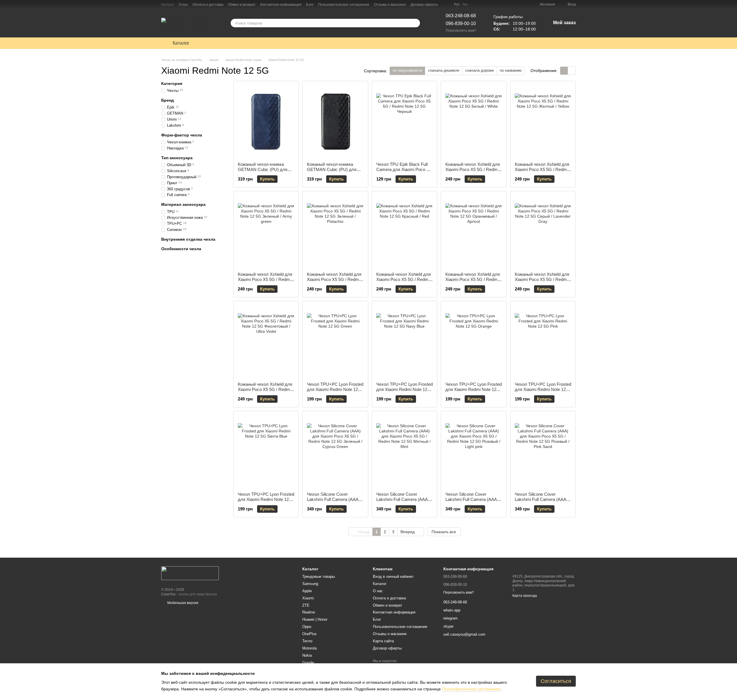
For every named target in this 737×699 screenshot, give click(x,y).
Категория (171, 83)
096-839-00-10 (461, 23)
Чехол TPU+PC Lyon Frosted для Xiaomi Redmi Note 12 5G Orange (473, 389)
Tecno (307, 641)
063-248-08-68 (461, 15)
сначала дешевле (443, 70)
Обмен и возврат (242, 5)
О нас (183, 5)
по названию (511, 70)
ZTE (305, 605)
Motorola (309, 648)
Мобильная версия (182, 603)
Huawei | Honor (314, 619)
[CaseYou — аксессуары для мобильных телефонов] (190, 573)
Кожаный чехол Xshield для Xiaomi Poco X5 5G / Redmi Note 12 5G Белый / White (472, 169)
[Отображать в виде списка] (571, 71)
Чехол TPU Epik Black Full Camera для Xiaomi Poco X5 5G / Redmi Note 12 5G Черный (404, 172)
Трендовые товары (318, 576)
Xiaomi (308, 598)
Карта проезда (524, 596)
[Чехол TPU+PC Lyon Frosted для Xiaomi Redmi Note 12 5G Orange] (473, 341)
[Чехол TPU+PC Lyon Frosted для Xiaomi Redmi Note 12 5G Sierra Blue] (266, 451)
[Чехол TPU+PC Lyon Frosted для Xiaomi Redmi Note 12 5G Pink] (543, 341)
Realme (308, 612)
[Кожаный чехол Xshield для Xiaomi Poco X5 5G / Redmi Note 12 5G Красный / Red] (404, 231)
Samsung (310, 584)
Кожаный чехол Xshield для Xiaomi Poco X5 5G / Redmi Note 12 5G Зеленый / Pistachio (334, 282)
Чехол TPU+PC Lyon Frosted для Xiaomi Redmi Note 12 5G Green (335, 389)
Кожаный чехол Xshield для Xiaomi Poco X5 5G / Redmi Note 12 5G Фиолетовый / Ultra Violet (265, 392)
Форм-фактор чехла (181, 135)
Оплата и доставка (208, 5)
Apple (307, 591)
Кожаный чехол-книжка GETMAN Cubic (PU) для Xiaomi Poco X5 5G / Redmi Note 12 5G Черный (333, 172)
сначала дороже (479, 70)
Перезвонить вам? (461, 31)
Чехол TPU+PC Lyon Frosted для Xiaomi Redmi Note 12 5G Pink (543, 389)
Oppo (306, 626)
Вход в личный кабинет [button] (393, 576)
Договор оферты (424, 5)
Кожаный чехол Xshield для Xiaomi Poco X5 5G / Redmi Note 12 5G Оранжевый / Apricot (472, 282)
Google (308, 662)
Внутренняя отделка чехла (188, 239)
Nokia (307, 655)
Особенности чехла (181, 248)
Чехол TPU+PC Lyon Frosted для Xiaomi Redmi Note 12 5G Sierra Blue (266, 499)
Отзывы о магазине (390, 5)
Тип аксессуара (177, 157)
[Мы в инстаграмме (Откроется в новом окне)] (446, 4)
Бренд (167, 100)
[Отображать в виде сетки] (564, 71)
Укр (465, 4)
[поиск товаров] (415, 23)
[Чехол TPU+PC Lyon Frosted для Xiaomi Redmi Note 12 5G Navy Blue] (404, 341)
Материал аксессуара (183, 204)
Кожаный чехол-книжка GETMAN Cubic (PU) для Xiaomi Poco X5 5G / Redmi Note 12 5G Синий (264, 172)
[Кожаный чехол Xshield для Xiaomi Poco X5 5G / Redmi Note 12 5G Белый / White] (473, 121)
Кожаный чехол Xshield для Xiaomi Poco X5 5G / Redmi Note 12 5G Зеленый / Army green (265, 282)
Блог (310, 5)
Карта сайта (383, 641)
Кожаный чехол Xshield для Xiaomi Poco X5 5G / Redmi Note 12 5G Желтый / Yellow (542, 169)
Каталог (167, 5)
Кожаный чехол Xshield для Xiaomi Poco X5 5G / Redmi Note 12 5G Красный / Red (403, 279)
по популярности (407, 70)
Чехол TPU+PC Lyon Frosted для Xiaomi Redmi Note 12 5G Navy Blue (404, 389)
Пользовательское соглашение (343, 5)
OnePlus (309, 634)
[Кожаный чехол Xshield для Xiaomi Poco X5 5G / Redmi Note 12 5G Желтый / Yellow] (543, 121)
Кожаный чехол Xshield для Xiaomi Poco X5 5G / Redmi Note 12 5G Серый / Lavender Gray (542, 282)
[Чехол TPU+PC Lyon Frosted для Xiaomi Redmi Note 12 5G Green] (335, 341)
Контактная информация (280, 5)
